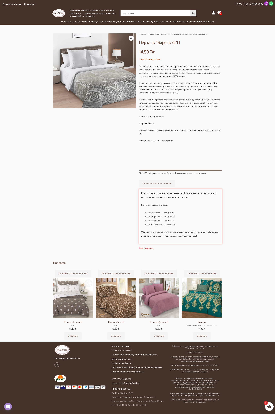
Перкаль (170, 173)
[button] (131, 38)
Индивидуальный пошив (187, 21)
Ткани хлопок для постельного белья (170, 34)
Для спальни (79, 21)
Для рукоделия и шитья (155, 21)
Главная (142, 34)
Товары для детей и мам (122, 21)
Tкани (64, 21)
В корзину (73, 336)
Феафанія (208, 21)
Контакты (29, 4)
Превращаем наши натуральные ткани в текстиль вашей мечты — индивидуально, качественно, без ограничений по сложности (92, 13)
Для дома (97, 21)
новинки (162, 173)
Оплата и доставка (12, 4)
